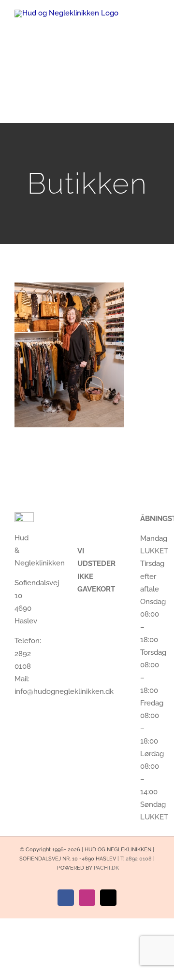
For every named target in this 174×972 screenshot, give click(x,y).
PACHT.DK (106, 868)
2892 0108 (139, 859)
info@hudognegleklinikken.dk (64, 691)
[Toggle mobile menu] (156, 27)
